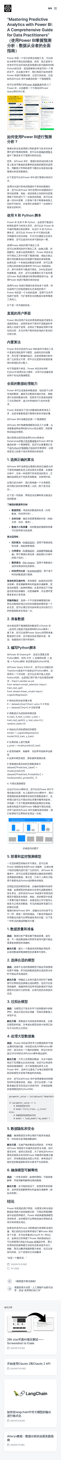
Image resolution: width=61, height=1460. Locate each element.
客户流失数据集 (29, 441)
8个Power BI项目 (32, 1241)
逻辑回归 (29, 550)
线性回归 (29, 542)
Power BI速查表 (33, 84)
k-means (29, 562)
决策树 (40, 550)
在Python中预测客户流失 (22, 448)
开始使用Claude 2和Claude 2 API (29, 1363)
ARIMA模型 (35, 571)
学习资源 (15, 1268)
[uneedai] (7, 8)
